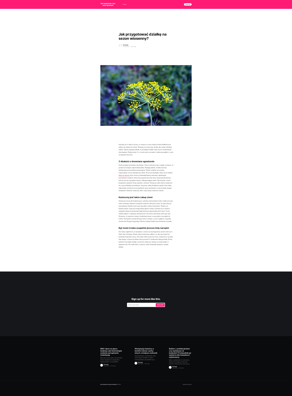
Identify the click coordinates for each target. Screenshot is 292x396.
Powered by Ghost (187, 384)
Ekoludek (125, 45)
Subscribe (187, 4)
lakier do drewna (124, 175)
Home (124, 4)
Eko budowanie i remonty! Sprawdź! (108, 4)
